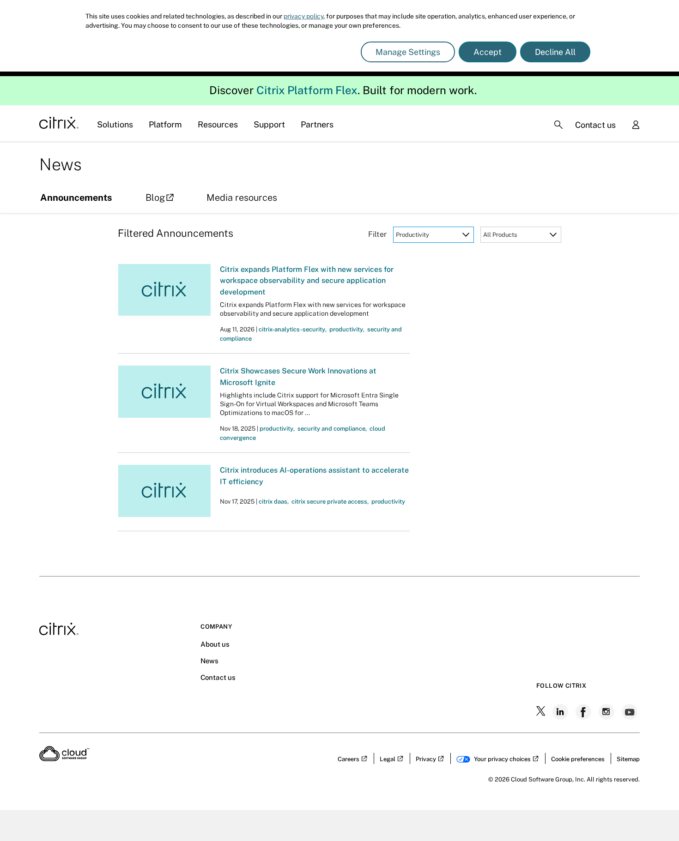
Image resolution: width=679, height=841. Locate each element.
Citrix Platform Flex (307, 90)
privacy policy (303, 16)
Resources (218, 124)
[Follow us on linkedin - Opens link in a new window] (561, 711)
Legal (387, 759)
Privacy (426, 759)
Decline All (555, 52)
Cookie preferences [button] (578, 759)
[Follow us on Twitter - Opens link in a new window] (541, 711)
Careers (348, 759)
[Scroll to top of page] (654, 814)
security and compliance (332, 428)
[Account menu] (635, 125)
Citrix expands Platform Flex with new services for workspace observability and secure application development (307, 281)
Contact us (595, 125)
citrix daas (274, 501)
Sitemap (628, 759)
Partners (317, 124)
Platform (165, 124)
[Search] (558, 124)
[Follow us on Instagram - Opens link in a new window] (607, 711)
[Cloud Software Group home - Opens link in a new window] (64, 758)
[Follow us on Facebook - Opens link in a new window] (584, 711)
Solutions (115, 124)
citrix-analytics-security (293, 329)
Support (269, 124)
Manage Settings (408, 52)
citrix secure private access (330, 501)
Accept (487, 52)
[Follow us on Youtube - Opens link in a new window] (630, 711)
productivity (346, 329)
